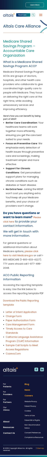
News (27, 390)
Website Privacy (31, 401)
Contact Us (9, 433)
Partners (7, 400)
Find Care (22, 15)
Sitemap (40, 448)
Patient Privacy (30, 406)
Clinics (6, 408)
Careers (29, 395)
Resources (8, 427)
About (6, 421)
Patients (7, 385)
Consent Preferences (33, 433)
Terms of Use (30, 415)
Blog (27, 384)
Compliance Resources (34, 437)
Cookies (28, 411)
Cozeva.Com (13, 353)
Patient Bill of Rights (32, 420)
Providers (7, 393)
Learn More (34, 5)
